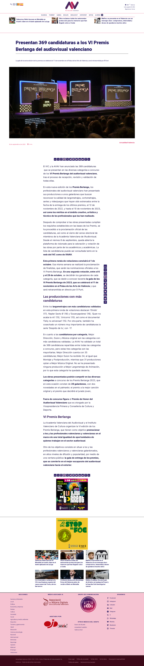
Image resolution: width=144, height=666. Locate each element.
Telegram (112, 611)
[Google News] (55, 159)
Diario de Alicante (80, 625)
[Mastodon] (73, 159)
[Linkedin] (79, 159)
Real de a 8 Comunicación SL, (53, 659)
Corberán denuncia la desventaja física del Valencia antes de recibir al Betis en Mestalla (71, 582)
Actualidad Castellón (81, 627)
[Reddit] (82, 159)
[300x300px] (72, 509)
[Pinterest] (85, 159)
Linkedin (112, 605)
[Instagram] (61, 159)
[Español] (22, 4)
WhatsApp (113, 618)
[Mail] (108, 608)
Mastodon (113, 625)
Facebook (113, 598)
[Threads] (108, 628)
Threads (112, 628)
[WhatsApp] (108, 618)
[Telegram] (70, 159)
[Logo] (72, 6)
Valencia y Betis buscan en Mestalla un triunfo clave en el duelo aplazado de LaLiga (45, 562)
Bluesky (112, 621)
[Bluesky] (76, 159)
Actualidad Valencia (127, 143)
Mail (111, 608)
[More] (88, 159)
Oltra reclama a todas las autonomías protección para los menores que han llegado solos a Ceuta (73, 21)
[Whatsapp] (58, 159)
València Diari (79, 630)
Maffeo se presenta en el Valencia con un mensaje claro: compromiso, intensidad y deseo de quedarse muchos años (117, 21)
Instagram (113, 601)
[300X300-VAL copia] (72, 534)
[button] (11, 4)
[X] (67, 159)
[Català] (18, 4)
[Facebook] (64, 159)
